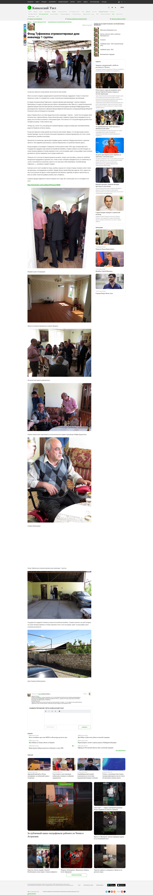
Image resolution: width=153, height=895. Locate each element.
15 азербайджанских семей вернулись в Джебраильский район (108, 127)
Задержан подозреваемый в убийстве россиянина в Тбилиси (107, 66)
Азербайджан (47, 11)
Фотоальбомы (94, 1)
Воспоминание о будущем (107, 54)
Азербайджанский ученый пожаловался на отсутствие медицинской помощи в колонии (87, 776)
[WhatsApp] (25, 30)
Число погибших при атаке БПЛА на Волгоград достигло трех (48, 737)
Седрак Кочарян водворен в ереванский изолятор (108, 213)
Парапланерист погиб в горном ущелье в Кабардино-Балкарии (97, 742)
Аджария (35, 11)
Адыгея (41, 11)
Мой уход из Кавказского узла (108, 30)
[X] (25, 36)
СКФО (97, 14)
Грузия (83, 11)
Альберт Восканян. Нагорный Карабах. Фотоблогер (59, 21)
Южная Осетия (119, 14)
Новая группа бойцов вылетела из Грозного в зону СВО (46, 748)
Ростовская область (76, 14)
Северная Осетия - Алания (88, 14)
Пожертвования (99, 885)
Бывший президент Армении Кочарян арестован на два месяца (107, 185)
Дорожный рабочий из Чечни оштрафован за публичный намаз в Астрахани (38, 776)
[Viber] (25, 33)
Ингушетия (94, 11)
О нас (79, 885)
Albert (40, 694)
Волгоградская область (74, 11)
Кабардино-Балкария (103, 11)
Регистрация (50, 727)
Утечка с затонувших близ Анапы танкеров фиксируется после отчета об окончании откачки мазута (113, 776)
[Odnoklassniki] (25, 39)
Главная (29, 21)
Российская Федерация (65, 14)
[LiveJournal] (25, 41)
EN (125, 1)
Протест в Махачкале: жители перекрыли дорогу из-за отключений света (109, 838)
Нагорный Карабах (54, 14)
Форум (72, 1)
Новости (30, 1)
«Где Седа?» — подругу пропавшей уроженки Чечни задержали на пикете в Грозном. (108, 808)
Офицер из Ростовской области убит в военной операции (95, 748)
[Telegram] (25, 28)
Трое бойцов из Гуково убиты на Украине (42, 742)
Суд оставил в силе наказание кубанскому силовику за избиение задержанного (63, 776)
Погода (104, 1)
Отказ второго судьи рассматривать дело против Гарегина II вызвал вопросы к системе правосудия (108, 92)
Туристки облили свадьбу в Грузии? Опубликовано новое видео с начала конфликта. (42, 871)
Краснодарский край (43, 14)
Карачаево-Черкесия (32, 14)
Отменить (84, 727)
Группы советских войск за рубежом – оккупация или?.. (110, 34)
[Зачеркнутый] (55, 711)
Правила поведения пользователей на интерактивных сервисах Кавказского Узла (61, 891)
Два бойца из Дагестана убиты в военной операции (94, 737)
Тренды (43, 1)
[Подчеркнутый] (52, 711)
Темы (37, 1)
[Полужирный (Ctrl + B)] (45, 711)
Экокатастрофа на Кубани (118, 19)
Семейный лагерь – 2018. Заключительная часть (111, 44)
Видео (86, 1)
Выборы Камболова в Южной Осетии (77, 19)
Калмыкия (112, 11)
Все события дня (121, 750)
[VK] (25, 25)
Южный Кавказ (31, 16)
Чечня (113, 14)
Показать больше (76, 875)
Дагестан (88, 11)
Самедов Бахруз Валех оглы (104, 293)
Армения (54, 11)
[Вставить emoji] (59, 711)
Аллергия (102, 40)
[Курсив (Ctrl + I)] (49, 711)
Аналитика (52, 1)
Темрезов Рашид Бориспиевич (105, 249)
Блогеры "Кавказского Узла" (39, 21)
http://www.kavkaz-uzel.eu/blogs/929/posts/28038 (43, 185)
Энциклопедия (63, 1)
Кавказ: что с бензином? (35, 19)
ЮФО (37, 16)
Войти (122, 7)
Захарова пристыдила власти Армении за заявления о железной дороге (108, 155)
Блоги (79, 1)
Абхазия (30, 11)
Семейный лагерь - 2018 (106, 49)
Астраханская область (63, 11)
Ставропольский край (105, 14)
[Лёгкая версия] (119, 2)
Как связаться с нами (88, 885)
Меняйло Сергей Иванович (104, 271)
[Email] (25, 44)
